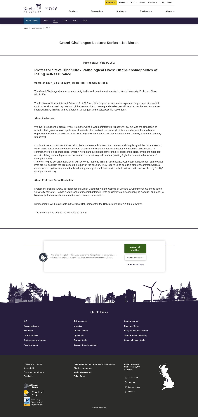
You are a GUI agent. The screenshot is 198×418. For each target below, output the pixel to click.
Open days (79, 335)
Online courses (81, 331)
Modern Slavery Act (83, 372)
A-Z (25, 321)
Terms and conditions (34, 372)
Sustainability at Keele (134, 340)
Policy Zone (79, 376)
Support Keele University (135, 335)
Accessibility (29, 368)
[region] (104, 256)
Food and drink (31, 345)
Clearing (109, 3)
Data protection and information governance (94, 364)
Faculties (151, 3)
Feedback (28, 376)
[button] (163, 3)
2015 (75, 21)
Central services (31, 335)
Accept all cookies (135, 248)
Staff (133, 3)
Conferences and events (35, 340)
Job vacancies (80, 321)
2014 (84, 21)
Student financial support (85, 345)
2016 (65, 21)
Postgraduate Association (136, 331)
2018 (46, 21)
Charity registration (83, 368)
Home (26, 28)
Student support (131, 321)
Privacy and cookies (33, 364)
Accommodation (31, 326)
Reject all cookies (135, 257)
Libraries (78, 326)
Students (122, 3)
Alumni (142, 3)
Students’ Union (131, 326)
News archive (32, 21)
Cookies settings (135, 264)
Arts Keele (28, 331)
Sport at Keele (80, 340)
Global (169, 3)
